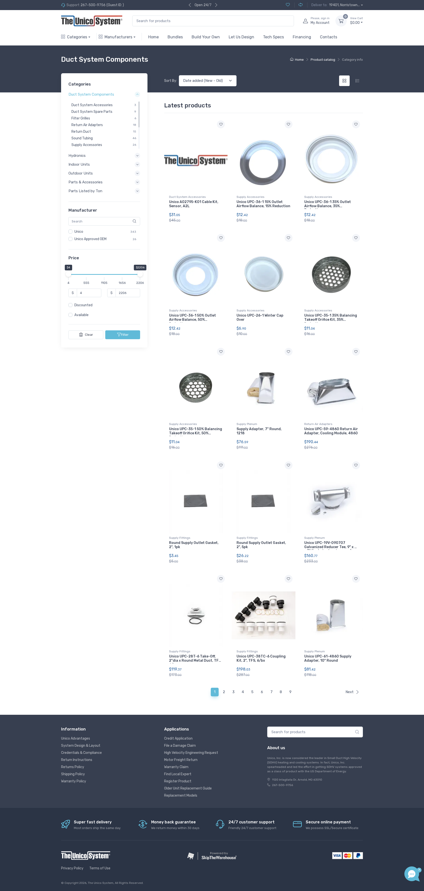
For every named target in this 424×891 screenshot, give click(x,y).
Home (153, 37)
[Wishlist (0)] (288, 5)
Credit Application (178, 738)
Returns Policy (72, 767)
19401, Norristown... (344, 5)
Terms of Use (99, 868)
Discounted (83, 305)
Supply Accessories (251, 197)
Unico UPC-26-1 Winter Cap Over (260, 317)
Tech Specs (273, 37)
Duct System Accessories (187, 197)
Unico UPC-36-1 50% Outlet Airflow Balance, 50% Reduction (192, 319)
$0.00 (356, 21)
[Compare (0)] (298, 5)
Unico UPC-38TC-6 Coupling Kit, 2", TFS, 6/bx (261, 658)
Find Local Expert (177, 774)
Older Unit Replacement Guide (188, 788)
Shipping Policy (73, 774)
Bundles (175, 37)
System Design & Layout (80, 746)
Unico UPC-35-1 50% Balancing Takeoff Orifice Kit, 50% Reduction (195, 433)
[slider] (68, 274)
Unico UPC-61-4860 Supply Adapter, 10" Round (327, 658)
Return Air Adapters (318, 424)
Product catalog (323, 59)
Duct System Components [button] (91, 94)
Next (349, 692)
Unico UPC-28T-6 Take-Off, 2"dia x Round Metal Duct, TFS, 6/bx (195, 660)
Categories (77, 37)
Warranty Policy (73, 781)
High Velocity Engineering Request (191, 753)
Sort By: (170, 81)
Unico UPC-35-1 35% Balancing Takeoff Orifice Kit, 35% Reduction (330, 319)
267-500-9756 (93, 5)
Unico (78, 232)
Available (81, 315)
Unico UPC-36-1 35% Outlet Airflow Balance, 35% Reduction (327, 206)
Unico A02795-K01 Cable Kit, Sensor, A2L (193, 204)
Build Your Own (206, 37)
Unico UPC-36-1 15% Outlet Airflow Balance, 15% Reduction (263, 204)
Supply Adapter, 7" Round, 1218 (259, 431)
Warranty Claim (176, 767)
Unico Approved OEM (90, 239)
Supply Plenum (247, 424)
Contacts (328, 37)
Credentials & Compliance (81, 753)
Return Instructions (76, 760)
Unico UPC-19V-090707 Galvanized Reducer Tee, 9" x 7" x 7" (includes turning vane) (331, 547)
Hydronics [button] (77, 155)
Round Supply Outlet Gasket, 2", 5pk (261, 545)
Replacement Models (180, 795)
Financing (302, 37)
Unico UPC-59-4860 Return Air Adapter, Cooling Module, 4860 (331, 431)
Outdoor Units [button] (80, 173)
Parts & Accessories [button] (85, 182)
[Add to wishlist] (221, 124)
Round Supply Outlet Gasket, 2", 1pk (194, 545)
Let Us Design (241, 37)
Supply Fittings (179, 538)
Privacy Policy (72, 868)
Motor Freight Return (181, 760)
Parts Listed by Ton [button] (85, 191)
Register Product (177, 781)
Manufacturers (118, 37)
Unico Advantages (75, 738)
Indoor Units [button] (79, 164)
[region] (104, 125)
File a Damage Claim (180, 746)
